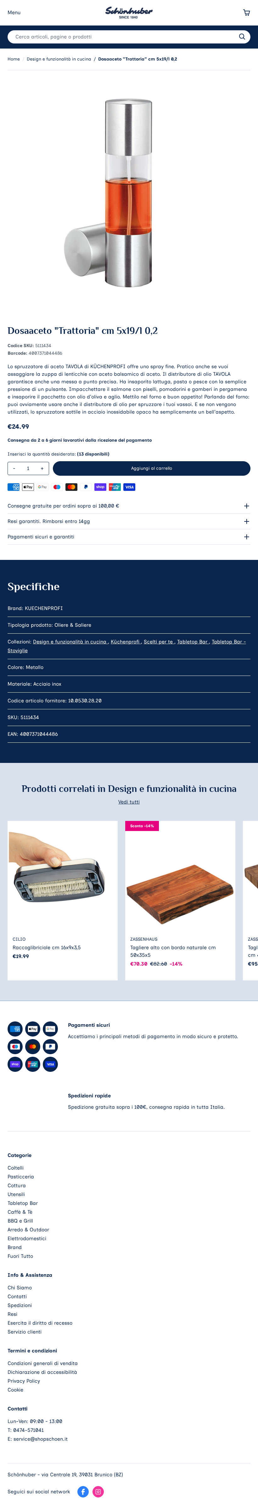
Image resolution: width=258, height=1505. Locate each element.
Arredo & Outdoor (28, 1230)
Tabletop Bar (193, 642)
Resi (12, 1314)
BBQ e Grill (20, 1221)
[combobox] (129, 37)
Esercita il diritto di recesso (40, 1323)
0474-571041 (28, 1430)
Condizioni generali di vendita (43, 1363)
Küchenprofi (126, 642)
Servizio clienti (25, 1332)
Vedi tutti (129, 802)
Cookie (15, 1390)
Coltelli (16, 1168)
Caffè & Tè (20, 1212)
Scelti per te (159, 642)
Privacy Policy (24, 1381)
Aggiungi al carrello (151, 468)
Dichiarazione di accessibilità (42, 1372)
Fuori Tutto (20, 1256)
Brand (15, 1247)
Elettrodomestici (27, 1238)
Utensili (16, 1194)
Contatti (17, 1296)
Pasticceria (21, 1177)
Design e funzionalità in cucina (70, 642)
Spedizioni (20, 1305)
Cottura (17, 1185)
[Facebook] (83, 1491)
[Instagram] (98, 1491)
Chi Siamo (20, 1288)
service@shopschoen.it (41, 1439)
